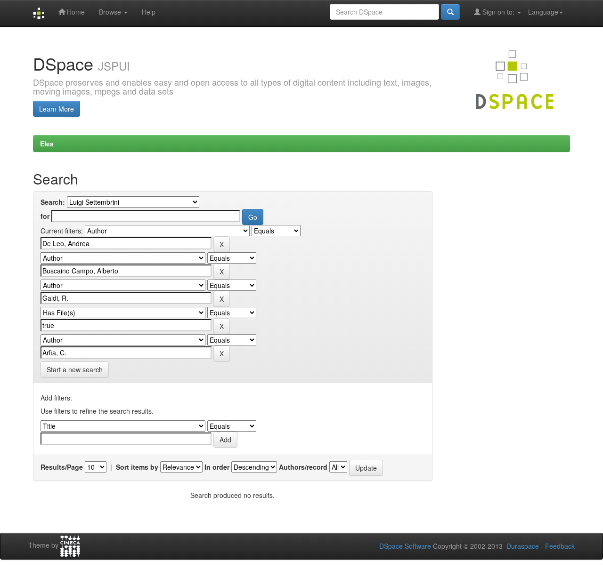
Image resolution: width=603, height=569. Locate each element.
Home (75, 11)
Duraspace (522, 546)
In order (216, 467)
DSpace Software (405, 546)
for (45, 216)
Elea (47, 143)
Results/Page (62, 467)
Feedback (560, 546)
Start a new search (75, 369)
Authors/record (303, 467)
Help (148, 11)
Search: (53, 202)
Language (543, 11)
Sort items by (137, 467)
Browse (111, 11)
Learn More (56, 108)
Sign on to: (498, 11)
